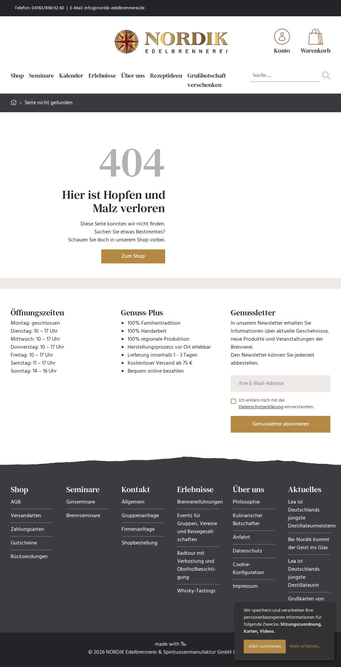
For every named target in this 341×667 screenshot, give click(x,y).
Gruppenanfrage (140, 515)
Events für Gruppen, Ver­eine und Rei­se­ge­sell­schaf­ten (197, 527)
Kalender (71, 75)
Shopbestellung (140, 543)
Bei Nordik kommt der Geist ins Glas (308, 543)
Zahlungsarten (27, 529)
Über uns (133, 75)
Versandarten (26, 515)
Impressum (245, 586)
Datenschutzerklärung (261, 407)
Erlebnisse (102, 75)
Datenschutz (247, 551)
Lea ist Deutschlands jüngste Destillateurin (304, 573)
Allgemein (133, 502)
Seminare (41, 75)
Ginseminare (80, 502)
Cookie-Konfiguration (248, 568)
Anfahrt (241, 537)
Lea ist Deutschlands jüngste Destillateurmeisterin (312, 514)
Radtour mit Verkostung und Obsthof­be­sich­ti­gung (196, 565)
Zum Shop (133, 256)
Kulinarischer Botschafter (247, 519)
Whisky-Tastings (196, 591)
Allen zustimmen (264, 646)
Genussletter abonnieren (280, 424)
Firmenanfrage (138, 529)
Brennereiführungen (200, 502)
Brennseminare (83, 515)
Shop (17, 75)
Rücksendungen (29, 556)
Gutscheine (24, 543)
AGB (16, 502)
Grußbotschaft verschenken (206, 80)
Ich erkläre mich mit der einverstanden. (276, 404)
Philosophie (246, 502)
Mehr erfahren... (304, 646)
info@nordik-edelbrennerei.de (114, 8)
